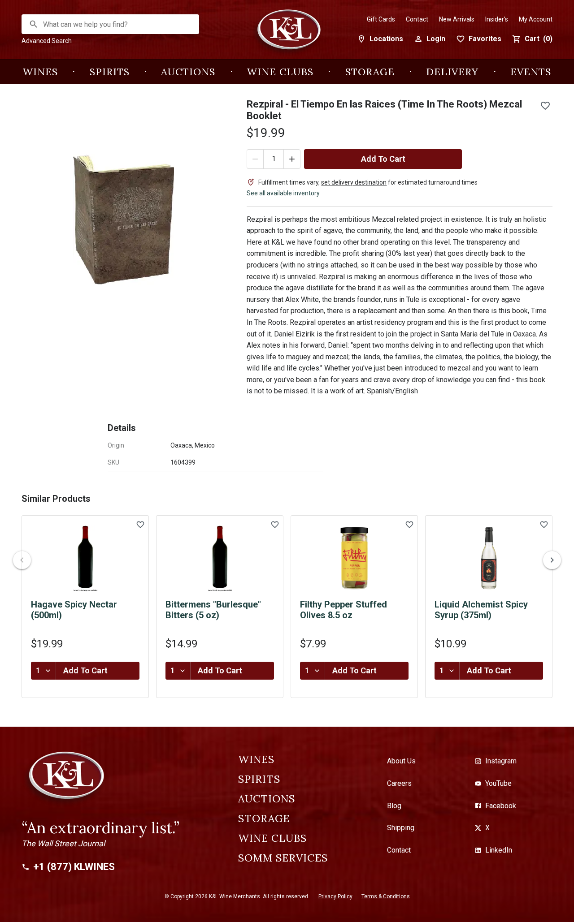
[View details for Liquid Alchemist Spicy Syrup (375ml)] (489, 558)
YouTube (498, 783)
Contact (417, 19)
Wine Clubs (280, 72)
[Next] (552, 560)
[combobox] (111, 24)
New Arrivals (456, 19)
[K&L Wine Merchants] (287, 34)
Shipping (400, 827)
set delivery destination (354, 182)
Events (530, 72)
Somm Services (283, 858)
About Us (401, 761)
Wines (40, 72)
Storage (370, 72)
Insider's (496, 19)
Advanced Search (47, 41)
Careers (399, 783)
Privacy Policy (335, 896)
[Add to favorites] (545, 106)
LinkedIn (498, 850)
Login (435, 38)
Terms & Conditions (385, 896)
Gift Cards (381, 19)
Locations (386, 38)
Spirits (110, 72)
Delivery (452, 72)
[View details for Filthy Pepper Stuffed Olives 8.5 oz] (354, 558)
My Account (535, 19)
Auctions (188, 72)
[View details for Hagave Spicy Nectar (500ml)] (85, 558)
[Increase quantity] (292, 159)
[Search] (34, 24)
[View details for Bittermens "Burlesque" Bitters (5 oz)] (219, 558)
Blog (394, 805)
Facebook (500, 805)
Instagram (501, 761)
